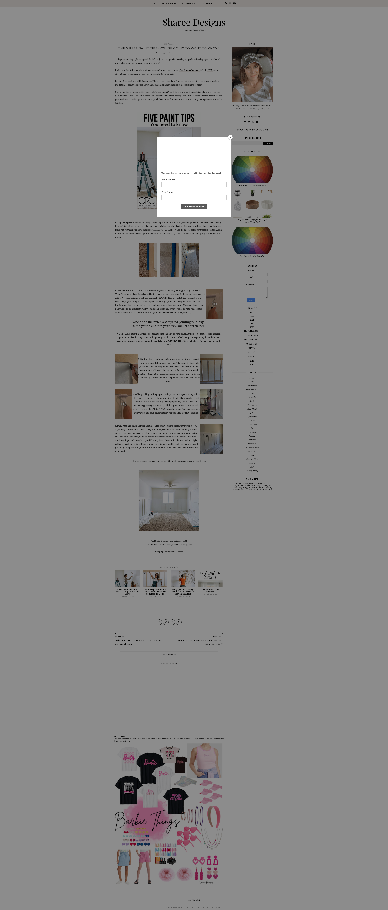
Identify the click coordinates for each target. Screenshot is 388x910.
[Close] (230, 137)
